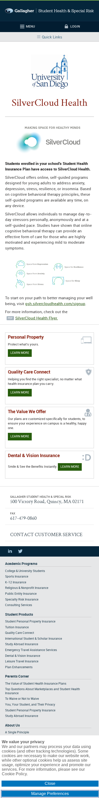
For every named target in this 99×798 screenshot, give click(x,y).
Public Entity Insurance (21, 593)
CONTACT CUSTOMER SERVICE (46, 534)
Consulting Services (18, 605)
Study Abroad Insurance (21, 644)
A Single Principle (17, 732)
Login (75, 26)
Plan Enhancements (18, 667)
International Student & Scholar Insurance (33, 638)
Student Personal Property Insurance (30, 621)
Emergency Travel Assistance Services (31, 650)
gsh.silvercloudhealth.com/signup (55, 304)
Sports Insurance (16, 576)
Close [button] (50, 783)
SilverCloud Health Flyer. (36, 318)
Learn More (19, 353)
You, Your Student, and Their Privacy (30, 704)
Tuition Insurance (17, 627)
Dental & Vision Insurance (22, 656)
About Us (12, 725)
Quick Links (52, 37)
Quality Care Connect (19, 633)
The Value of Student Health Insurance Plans (35, 683)
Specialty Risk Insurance (21, 599)
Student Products (19, 614)
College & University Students (25, 571)
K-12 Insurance (15, 582)
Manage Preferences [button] (50, 793)
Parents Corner (17, 676)
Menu (30, 26)
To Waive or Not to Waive (22, 699)
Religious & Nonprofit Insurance (26, 588)
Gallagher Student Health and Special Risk (49, 10)
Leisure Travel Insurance (21, 661)
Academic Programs (21, 564)
